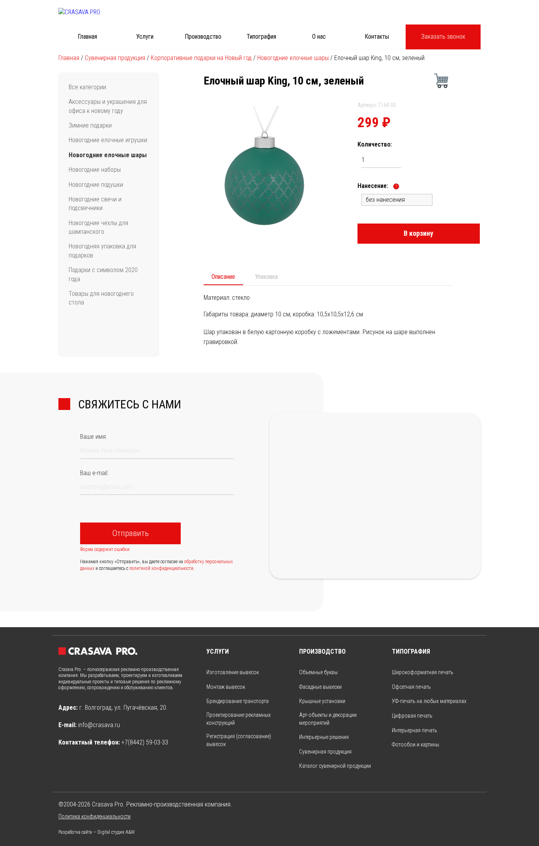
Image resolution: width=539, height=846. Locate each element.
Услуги (144, 36)
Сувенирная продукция (115, 58)
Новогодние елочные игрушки (108, 140)
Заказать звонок (443, 36)
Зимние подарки (90, 125)
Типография (261, 36)
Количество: (374, 144)
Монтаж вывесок (225, 687)
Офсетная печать (411, 687)
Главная (87, 36)
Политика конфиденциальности (94, 816)
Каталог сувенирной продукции (335, 766)
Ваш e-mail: (94, 473)
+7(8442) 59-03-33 (145, 742)
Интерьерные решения (324, 737)
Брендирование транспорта (237, 701)
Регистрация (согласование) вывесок (238, 740)
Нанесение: (377, 186)
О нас (319, 36)
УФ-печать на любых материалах (429, 701)
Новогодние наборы (95, 169)
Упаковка (266, 276)
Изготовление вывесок (232, 672)
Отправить (130, 533)
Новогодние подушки (96, 184)
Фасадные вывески (320, 687)
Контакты (377, 36)
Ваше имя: (93, 436)
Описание (223, 276)
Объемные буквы (318, 672)
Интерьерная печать (414, 730)
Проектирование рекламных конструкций (238, 719)
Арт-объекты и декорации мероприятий (328, 719)
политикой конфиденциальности (161, 568)
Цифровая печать (412, 716)
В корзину (418, 233)
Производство (203, 36)
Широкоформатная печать (422, 672)
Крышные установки (322, 701)
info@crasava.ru (99, 725)
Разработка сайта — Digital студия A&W (96, 832)
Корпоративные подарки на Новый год (201, 58)
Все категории (87, 87)
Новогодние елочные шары (293, 58)
